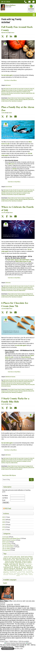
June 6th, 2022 (4, 308)
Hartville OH (30, 567)
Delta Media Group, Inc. (6, 646)
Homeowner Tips (9, 573)
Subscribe (5, 502)
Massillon (26, 99)
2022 (3, 519)
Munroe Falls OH (28, 568)
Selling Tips (30, 570)
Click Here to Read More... (10, 80)
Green (7, 99)
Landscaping (5, 574)
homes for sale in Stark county (13, 561)
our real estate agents (20, 345)
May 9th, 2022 (4, 404)
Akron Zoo (11, 163)
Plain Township (12, 101)
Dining (24, 572)
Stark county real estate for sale (24, 559)
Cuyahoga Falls (29, 98)
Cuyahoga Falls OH (8, 567)
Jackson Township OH (9, 568)
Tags (4, 554)
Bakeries (18, 575)
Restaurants (19, 572)
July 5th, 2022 (4, 112)
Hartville (12, 99)
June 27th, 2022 (4, 212)
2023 (3, 517)
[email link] (15, 36)
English (5, 583)
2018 (3, 527)
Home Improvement (28, 564)
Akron (9, 98)
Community (5, 537)
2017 (3, 529)
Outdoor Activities (20, 574)
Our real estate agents (7, 75)
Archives (6, 513)
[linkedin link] (11, 36)
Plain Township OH (9, 570)
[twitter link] (2, 36)
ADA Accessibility (24, 641)
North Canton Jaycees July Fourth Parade (18, 259)
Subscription (7, 487)
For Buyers (30, 573)
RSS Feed (8, 508)
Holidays (26, 574)
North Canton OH (13, 564)
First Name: (5, 495)
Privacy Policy (4, 641)
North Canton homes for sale (23, 261)
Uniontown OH (18, 570)
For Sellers (25, 570)
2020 (3, 522)
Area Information (29, 571)
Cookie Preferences (7, 648)
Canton (23, 98)
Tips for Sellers (6, 548)
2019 (3, 524)
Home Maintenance (13, 571)
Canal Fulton (17, 98)
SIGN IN (8, 1)
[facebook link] (7, 36)
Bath (13, 98)
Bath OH (7, 565)
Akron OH (21, 564)
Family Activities (12, 574)
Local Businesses (21, 571)
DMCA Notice (14, 641)
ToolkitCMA (9, 604)
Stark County (5, 542)
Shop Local (8, 384)
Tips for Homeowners (8, 547)
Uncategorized (6, 550)
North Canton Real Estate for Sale (20, 558)
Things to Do (6, 572)
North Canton (5, 101)
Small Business (13, 572)
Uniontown (19, 101)
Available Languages (9, 580)
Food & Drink (28, 572)
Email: (3, 500)
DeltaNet (2, 604)
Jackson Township (18, 99)
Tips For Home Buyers (8, 545)
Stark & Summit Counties (8, 540)
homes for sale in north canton (12, 556)
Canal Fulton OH (14, 565)
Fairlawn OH (17, 567)
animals (14, 168)
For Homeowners (17, 573)
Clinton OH (28, 565)
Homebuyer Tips (24, 573)
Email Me (2, 603)
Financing (31, 574)
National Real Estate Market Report (11, 538)
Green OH (23, 567)
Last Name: (5, 498)
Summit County (6, 543)
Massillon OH (19, 568)
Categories (6, 534)
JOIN (2, 1)
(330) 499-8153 (17, 601)
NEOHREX (17, 604)
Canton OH (22, 565)
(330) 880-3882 (30, 601)
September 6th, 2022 (5, 32)
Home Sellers (6, 571)
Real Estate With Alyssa (9, 475)
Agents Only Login (17, 648)
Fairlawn (3, 99)
